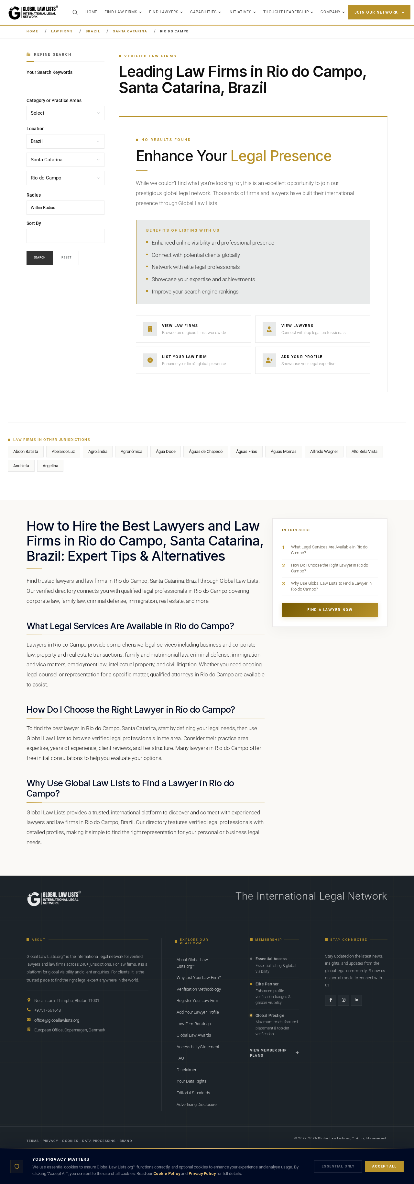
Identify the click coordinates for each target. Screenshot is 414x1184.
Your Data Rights (191, 1081)
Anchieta (21, 465)
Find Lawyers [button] (164, 12)
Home (91, 12)
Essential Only (337, 1166)
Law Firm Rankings (194, 1023)
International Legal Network (321, 896)
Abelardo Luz (63, 451)
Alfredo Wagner (324, 451)
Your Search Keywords (49, 72)
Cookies (70, 1141)
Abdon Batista (25, 451)
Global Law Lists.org (335, 1138)
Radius (34, 195)
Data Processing (99, 1141)
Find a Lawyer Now (330, 610)
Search (39, 257)
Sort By (34, 223)
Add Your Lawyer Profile (198, 1012)
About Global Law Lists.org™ (192, 963)
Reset (66, 257)
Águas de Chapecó (205, 451)
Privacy (50, 1141)
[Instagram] (343, 1000)
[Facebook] (330, 1000)
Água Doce (166, 451)
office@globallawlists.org (56, 1020)
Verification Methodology (199, 989)
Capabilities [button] (203, 12)
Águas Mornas (284, 451)
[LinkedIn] (356, 1000)
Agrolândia (97, 451)
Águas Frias (246, 451)
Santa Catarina (130, 31)
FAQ (180, 1058)
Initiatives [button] (240, 12)
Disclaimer (186, 1069)
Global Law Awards (194, 1035)
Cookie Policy (166, 1173)
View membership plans (268, 1053)
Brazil (93, 31)
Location (36, 129)
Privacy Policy (202, 1173)
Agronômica (131, 451)
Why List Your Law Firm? (199, 977)
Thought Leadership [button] (286, 12)
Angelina (50, 465)
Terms (33, 1141)
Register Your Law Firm (197, 1000)
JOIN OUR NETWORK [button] (376, 12)
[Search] (75, 12)
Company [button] (331, 12)
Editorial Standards (193, 1092)
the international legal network (96, 956)
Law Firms (62, 31)
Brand (126, 1141)
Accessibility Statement (198, 1046)
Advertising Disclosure (196, 1104)
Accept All (384, 1166)
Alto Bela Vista (364, 451)
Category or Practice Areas (54, 100)
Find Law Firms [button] (120, 12)
